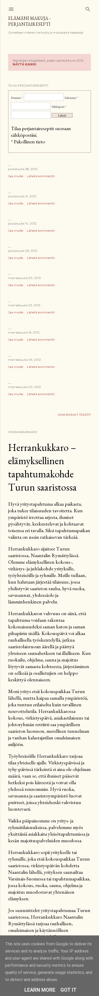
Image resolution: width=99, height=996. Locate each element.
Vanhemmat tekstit (74, 415)
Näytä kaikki (24, 64)
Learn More (39, 990)
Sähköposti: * (59, 107)
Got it (68, 990)
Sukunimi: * (71, 98)
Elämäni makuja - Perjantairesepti (29, 21)
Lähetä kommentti (41, 176)
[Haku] (88, 8)
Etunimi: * (17, 98)
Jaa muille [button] (15, 176)
